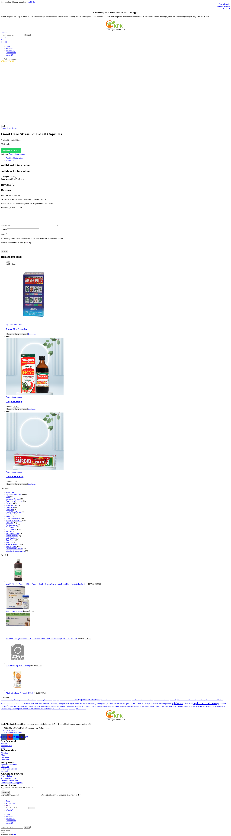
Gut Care (9, 510)
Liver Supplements (13, 518)
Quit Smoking (11, 538)
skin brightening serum (218, 706)
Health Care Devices (14, 512)
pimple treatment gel (108, 706)
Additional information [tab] (15, 165)
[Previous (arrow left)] (2, 832)
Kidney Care (11, 516)
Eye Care (9, 503)
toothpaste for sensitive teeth (25, 709)
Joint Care (9, 514)
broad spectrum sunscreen (67, 700)
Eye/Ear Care (11, 505)
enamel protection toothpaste (75, 704)
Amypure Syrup (14, 401)
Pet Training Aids (12, 534)
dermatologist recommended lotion (209, 700)
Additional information (14, 158)
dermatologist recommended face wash (183, 700)
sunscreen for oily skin (7, 709)
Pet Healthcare (11, 529)
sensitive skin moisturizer (154, 706)
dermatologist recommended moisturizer (12, 703)
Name (4, 229)
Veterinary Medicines (14, 549)
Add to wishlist (21, 334)
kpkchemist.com (205, 703)
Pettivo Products (12, 536)
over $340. (30, 2)
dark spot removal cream (124, 700)
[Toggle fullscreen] (4, 830)
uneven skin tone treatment (43, 709)
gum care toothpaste (134, 703)
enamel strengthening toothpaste (98, 703)
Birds (8, 497)
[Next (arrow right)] (4, 832)
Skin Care (9, 540)
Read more (32, 334)
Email (4, 234)
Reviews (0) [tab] (8, 184)
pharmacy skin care (96, 706)
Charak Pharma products (109, 700)
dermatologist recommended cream (157, 700)
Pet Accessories (12, 525)
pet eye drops (74, 706)
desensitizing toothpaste (58, 704)
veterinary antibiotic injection (60, 708)
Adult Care (10, 492)
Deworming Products (14, 501)
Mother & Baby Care (14, 521)
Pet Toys (9, 531)
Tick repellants (11, 547)
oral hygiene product (50, 706)
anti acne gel (41, 700)
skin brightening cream (203, 706)
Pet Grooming (11, 527)
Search (27, 35)
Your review (6, 225)
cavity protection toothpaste (87, 699)
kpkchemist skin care (20, 706)
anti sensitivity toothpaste (52, 700)
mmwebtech (85, 795)
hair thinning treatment (165, 704)
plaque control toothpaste (123, 706)
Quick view (10, 334)
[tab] (118, 158)
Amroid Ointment (14, 476)
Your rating (6, 208)
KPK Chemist (188, 704)
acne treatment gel (8, 700)
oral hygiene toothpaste (63, 706)
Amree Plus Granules (16, 329)
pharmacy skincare (84, 706)
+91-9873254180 (7, 61)
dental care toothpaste (139, 700)
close (14, 834)
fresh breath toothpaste (117, 704)
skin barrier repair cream (173, 706)
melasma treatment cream (36, 706)
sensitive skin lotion (139, 706)
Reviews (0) (10, 160)
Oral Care (9, 523)
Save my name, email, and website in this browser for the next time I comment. (34, 239)
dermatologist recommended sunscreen (36, 704)
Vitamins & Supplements (15, 551)
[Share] (7, 830)
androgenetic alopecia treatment (25, 700)
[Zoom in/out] (2, 830)
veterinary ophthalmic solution (77, 708)
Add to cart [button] (32, 409)
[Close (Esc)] (9, 830)
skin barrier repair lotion (189, 706)
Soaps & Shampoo (13, 544)
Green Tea (10, 508)
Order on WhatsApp (11, 151)
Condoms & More (13, 499)
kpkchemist (177, 703)
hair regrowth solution (151, 704)
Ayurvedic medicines (9, 128)
